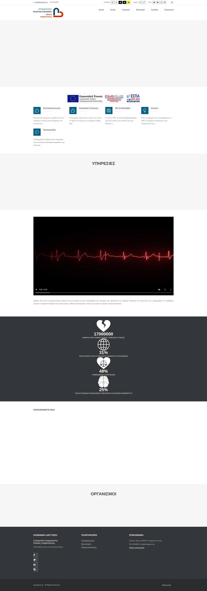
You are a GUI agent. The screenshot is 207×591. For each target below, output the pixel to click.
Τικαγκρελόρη (49, 130)
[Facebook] (35, 555)
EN (172, 2)
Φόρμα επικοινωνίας (136, 548)
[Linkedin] (35, 565)
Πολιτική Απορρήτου (89, 547)
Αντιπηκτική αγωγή (51, 108)
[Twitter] (35, 560)
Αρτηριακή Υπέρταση (88, 108)
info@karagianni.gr (41, 2)
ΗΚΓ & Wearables (122, 108)
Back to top (166, 585)
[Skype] (35, 570)
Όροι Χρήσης (86, 544)
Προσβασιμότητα (87, 541)
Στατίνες (154, 108)
